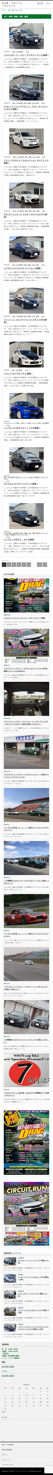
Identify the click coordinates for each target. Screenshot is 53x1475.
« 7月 (3, 1411)
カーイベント (6, 1460)
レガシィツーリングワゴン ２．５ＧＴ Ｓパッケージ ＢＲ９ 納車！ (26, 107)
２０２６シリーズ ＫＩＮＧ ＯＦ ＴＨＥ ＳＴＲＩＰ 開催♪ (25, 618)
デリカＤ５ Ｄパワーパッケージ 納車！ (21, 484)
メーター (34, 423)
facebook (41, 3)
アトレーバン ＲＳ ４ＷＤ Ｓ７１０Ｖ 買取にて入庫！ (33, 1311)
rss (38, 3)
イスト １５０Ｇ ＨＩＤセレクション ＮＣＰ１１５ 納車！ (26, 161)
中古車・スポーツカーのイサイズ (19, 1471)
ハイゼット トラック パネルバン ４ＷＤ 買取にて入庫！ (33, 1278)
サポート (5, 1455)
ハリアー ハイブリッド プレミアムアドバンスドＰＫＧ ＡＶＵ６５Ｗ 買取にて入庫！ (33, 1328)
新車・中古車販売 (17, 51)
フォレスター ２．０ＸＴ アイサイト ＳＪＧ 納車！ (26, 55)
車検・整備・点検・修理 (31, 103)
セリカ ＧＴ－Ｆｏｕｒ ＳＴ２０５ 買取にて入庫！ (33, 1262)
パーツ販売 (27, 423)
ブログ (6, 533)
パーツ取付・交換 (18, 423)
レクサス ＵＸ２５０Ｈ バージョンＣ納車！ (23, 268)
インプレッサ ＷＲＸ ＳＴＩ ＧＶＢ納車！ (22, 428)
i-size (27, 51)
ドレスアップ (8, 423)
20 (26, 1402)
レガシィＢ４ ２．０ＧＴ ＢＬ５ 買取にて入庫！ (32, 1295)
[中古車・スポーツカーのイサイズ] (12, 4)
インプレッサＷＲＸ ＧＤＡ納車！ (19, 539)
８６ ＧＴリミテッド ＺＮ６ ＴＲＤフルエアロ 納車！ (25, 215)
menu (48, 3)
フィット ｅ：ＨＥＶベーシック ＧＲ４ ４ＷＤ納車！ (25, 321)
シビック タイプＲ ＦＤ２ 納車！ (18, 373)
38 (39, 564)
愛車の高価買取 (7, 1450)
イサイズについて (8, 1465)
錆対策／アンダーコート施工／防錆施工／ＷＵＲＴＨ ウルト (26, 533)
